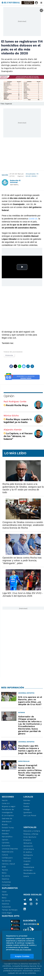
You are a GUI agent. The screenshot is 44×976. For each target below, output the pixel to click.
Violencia (9, 355)
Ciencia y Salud (8, 864)
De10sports (28, 855)
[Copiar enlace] (28, 366)
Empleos (27, 840)
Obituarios (27, 843)
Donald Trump (8, 827)
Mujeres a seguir (8, 806)
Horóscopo (28, 870)
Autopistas (6, 882)
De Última (6, 901)
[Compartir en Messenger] (24, 366)
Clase (4, 892)
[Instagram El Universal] (31, 904)
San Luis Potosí (29, 815)
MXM (4, 867)
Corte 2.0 (6, 803)
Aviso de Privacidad (23, 949)
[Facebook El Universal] (30, 900)
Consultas (6, 885)
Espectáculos (7, 852)
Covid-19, (33, 218)
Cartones (5, 843)
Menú (4, 873)
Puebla (26, 806)
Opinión (9, 396)
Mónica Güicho (11, 415)
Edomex (26, 800)
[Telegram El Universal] (24, 900)
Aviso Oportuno (29, 837)
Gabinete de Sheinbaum (7, 820)
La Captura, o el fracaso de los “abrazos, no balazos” (18, 436)
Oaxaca (26, 803)
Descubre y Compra (31, 831)
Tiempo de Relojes (9, 910)
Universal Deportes (10, 849)
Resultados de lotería (29, 874)
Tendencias (6, 861)
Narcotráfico (7, 837)
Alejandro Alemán (13, 429)
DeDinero (27, 858)
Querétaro (27, 812)
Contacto (32, 960)
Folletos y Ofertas (30, 834)
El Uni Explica (8, 815)
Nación (5, 175)
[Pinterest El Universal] (37, 904)
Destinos (5, 879)
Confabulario (7, 858)
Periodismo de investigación (8, 810)
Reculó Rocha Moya (17, 405)
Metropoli (6, 830)
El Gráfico (27, 852)
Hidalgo (26, 809)
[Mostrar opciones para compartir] (41, 10)
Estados (5, 833)
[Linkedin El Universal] (24, 909)
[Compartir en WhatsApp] (19, 366)
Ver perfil (14, 185)
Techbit (5, 870)
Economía (6, 846)
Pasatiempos (28, 867)
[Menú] (41, 2)
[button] (27, 2)
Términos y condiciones (17, 960)
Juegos (26, 864)
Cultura (5, 855)
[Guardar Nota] (32, 366)
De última (6, 876)
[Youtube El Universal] (25, 904)
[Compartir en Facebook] (11, 366)
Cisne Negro (7, 913)
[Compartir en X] (15, 366)
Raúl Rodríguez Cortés (15, 401)
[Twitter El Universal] (37, 900)
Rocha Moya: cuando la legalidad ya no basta (18, 420)
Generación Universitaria (28, 847)
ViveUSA (27, 861)
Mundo (5, 824)
